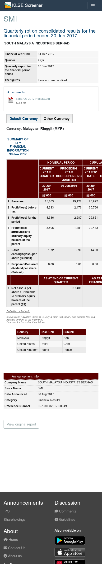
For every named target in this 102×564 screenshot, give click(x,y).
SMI (10, 18)
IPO (7, 510)
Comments (67, 510)
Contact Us (16, 547)
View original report (21, 423)
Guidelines (66, 519)
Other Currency (57, 118)
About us (14, 555)
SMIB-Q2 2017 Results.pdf (33, 98)
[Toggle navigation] (92, 5)
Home (13, 539)
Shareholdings (15, 519)
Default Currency (23, 118)
